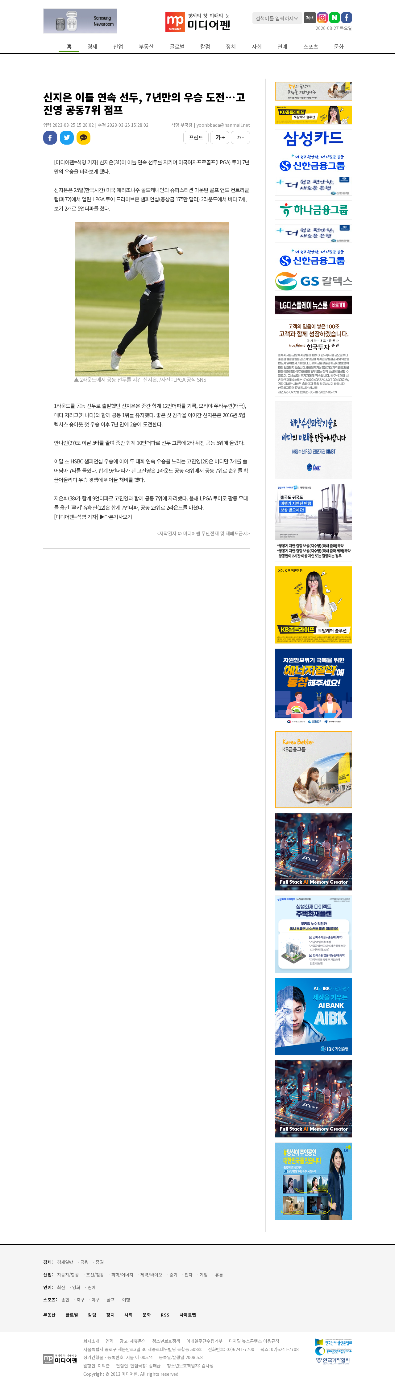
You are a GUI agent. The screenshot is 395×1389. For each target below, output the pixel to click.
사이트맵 (188, 1314)
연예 (282, 46)
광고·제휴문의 (133, 1341)
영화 (76, 1287)
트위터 (67, 138)
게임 (204, 1274)
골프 (111, 1299)
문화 (339, 46)
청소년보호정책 (166, 1341)
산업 (118, 46)
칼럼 (205, 46)
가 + (219, 137)
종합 (65, 1299)
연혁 (110, 1341)
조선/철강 (95, 1274)
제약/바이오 (151, 1274)
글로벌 (177, 46)
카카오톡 (83, 138)
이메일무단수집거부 (204, 1341)
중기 (173, 1274)
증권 (100, 1262)
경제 (92, 46)
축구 (81, 1299)
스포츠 (310, 46)
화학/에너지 (122, 1274)
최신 (61, 1287)
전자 (189, 1274)
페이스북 (50, 138)
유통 (219, 1274)
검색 (310, 18)
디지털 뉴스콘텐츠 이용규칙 (254, 1341)
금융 (84, 1262)
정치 (231, 46)
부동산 (146, 46)
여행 (126, 1299)
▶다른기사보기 (115, 516)
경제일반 (65, 1262)
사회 (257, 46)
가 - (240, 137)
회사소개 (91, 1341)
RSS (165, 1314)
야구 (96, 1299)
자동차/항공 (68, 1274)
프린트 (196, 137)
